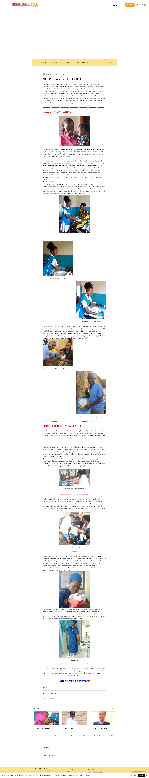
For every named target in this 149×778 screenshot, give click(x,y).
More (84, 62)
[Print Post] (60, 693)
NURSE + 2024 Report (44, 728)
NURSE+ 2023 (69, 728)
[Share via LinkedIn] (52, 693)
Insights (76, 62)
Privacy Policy (87, 775)
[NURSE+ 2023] (74, 718)
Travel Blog (44, 62)
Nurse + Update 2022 (99, 728)
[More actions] (105, 74)
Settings (133, 775)
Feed (36, 62)
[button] (115, 5)
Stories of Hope (57, 62)
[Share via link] (56, 693)
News (68, 62)
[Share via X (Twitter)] (47, 693)
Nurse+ (45, 687)
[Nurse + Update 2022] (102, 718)
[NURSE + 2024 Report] (46, 718)
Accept (141, 775)
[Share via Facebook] (43, 693)
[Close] (147, 775)
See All (113, 708)
